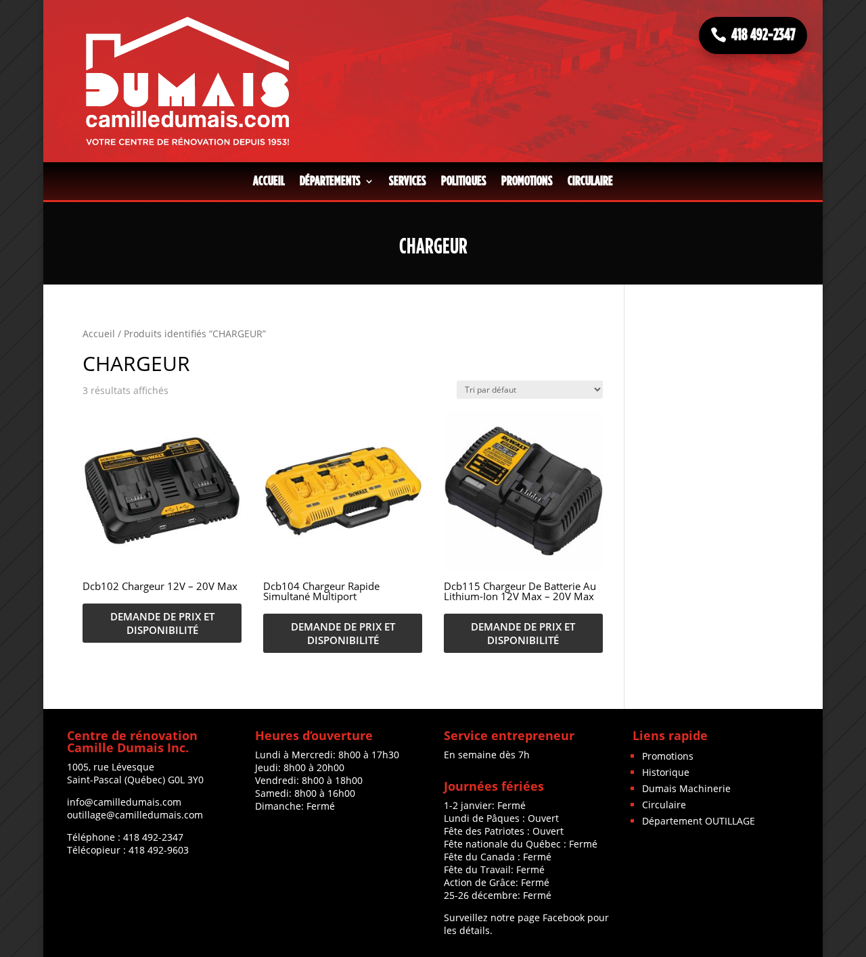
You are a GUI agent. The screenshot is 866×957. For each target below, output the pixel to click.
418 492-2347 (763, 35)
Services (407, 181)
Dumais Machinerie (686, 788)
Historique (665, 772)
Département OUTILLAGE (698, 820)
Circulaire (590, 181)
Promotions (527, 181)
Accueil (269, 181)
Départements (330, 181)
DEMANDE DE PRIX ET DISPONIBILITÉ (162, 623)
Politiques (463, 181)
